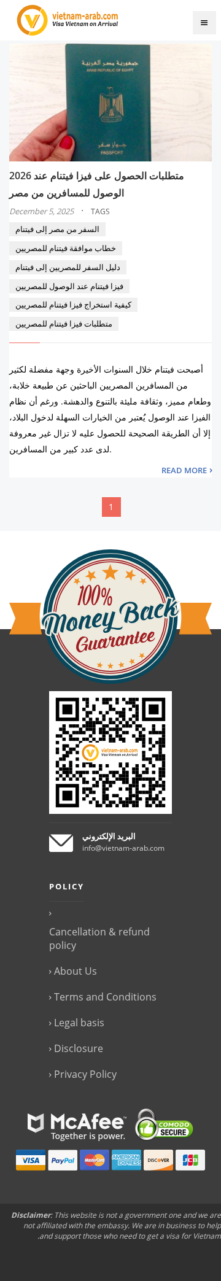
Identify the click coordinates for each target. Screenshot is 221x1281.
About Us (75, 971)
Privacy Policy (85, 1074)
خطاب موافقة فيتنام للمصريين (65, 247)
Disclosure (78, 1048)
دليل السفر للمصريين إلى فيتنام (67, 267)
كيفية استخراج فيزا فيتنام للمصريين (73, 304)
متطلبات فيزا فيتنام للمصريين (63, 323)
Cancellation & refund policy (99, 938)
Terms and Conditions (105, 997)
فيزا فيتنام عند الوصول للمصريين (69, 286)
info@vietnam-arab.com (123, 848)
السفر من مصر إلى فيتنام (57, 228)
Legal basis (79, 1022)
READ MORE (184, 470)
